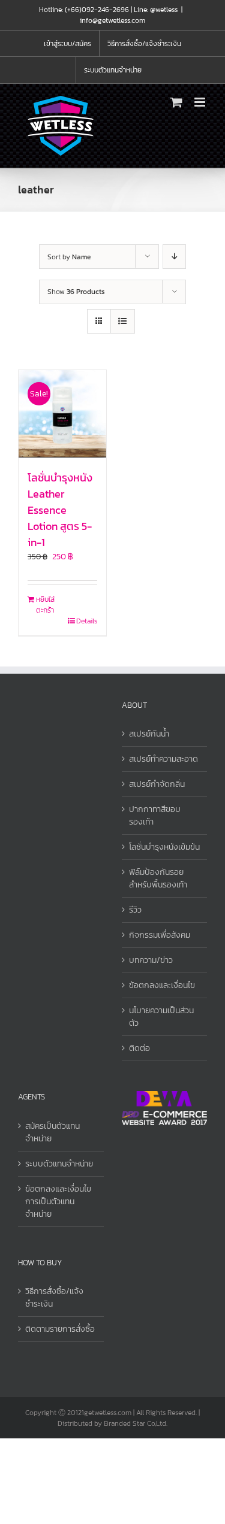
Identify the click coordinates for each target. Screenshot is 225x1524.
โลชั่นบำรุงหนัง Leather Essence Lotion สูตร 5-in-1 (60, 509)
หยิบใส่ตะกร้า (45, 605)
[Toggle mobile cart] (176, 102)
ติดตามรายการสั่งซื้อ (60, 1329)
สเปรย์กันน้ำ (149, 734)
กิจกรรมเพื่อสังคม (159, 935)
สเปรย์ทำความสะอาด (163, 759)
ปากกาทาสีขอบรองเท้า (155, 815)
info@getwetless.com (112, 20)
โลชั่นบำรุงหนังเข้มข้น (164, 847)
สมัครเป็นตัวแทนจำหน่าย (52, 1132)
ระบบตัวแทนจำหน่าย (59, 1164)
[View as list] (122, 321)
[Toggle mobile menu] (200, 102)
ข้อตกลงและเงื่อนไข (162, 985)
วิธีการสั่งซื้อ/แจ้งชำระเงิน (54, 1297)
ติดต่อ (139, 1048)
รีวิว (135, 910)
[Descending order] (174, 256)
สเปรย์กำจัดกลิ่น (157, 784)
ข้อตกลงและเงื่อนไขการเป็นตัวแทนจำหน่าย (58, 1201)
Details (86, 621)
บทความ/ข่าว (151, 960)
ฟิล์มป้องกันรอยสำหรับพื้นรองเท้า (158, 878)
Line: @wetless (156, 9)
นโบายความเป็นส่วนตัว (161, 1016)
